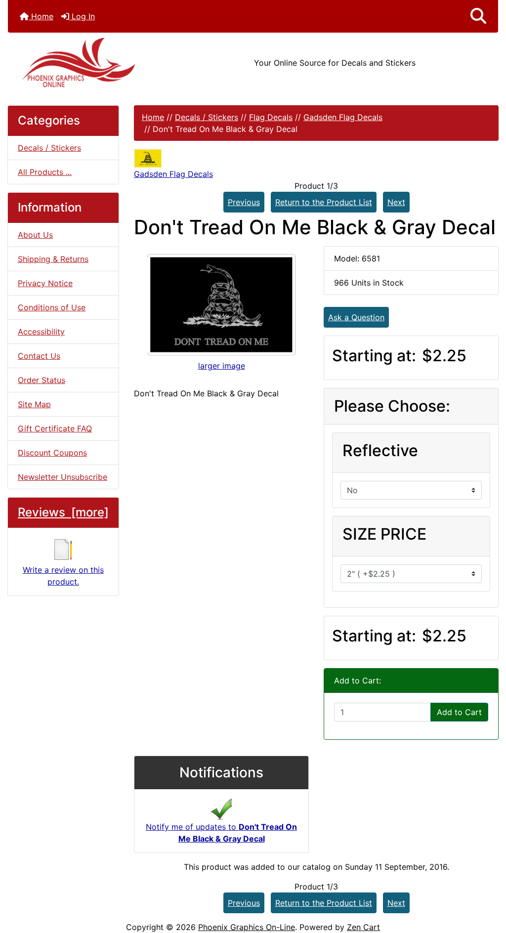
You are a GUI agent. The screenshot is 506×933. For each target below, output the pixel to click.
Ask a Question (356, 317)
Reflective (380, 450)
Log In (82, 16)
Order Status (41, 380)
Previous (244, 202)
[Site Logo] (89, 62)
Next (396, 202)
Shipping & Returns (53, 259)
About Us (35, 235)
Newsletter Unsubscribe (62, 477)
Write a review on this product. (63, 576)
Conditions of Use (51, 307)
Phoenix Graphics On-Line (246, 927)
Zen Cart (363, 927)
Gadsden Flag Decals (342, 117)
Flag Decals (271, 117)
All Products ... (45, 172)
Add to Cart (459, 712)
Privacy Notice (45, 283)
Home (41, 16)
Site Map (34, 404)
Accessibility (41, 332)
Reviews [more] (63, 512)
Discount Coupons (52, 453)
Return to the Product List (323, 202)
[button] (478, 16)
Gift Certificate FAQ (55, 428)
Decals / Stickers (206, 117)
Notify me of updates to (221, 833)
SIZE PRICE (384, 534)
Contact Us (39, 356)
